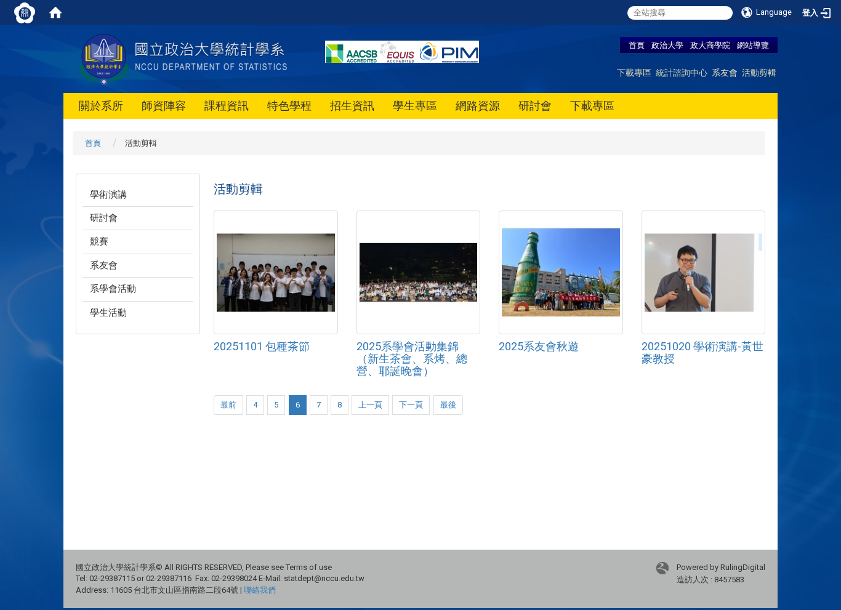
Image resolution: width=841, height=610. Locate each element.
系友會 (725, 72)
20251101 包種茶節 (262, 346)
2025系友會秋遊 (539, 346)
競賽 (99, 241)
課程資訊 (226, 105)
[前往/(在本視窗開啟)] (185, 58)
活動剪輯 (759, 72)
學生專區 (415, 105)
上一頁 (370, 404)
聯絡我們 (260, 590)
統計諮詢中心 (681, 72)
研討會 (535, 105)
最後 (448, 404)
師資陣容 (164, 105)
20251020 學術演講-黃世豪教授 (702, 352)
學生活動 (108, 312)
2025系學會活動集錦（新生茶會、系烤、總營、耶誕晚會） (411, 358)
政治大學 (667, 44)
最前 (228, 404)
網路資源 (478, 105)
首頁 (637, 44)
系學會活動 (113, 288)
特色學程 (289, 105)
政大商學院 (711, 44)
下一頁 (411, 404)
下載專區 (634, 72)
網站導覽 (753, 44)
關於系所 (101, 105)
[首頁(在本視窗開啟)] (55, 12)
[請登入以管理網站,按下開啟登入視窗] (24, 12)
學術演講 (108, 194)
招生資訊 (352, 105)
